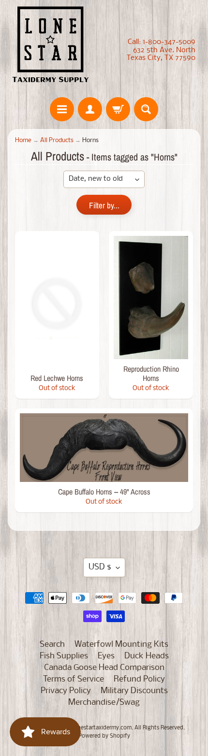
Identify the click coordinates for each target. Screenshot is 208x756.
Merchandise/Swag (104, 702)
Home (23, 140)
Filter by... (104, 205)
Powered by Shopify (104, 736)
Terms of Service (73, 679)
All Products (57, 140)
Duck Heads (146, 656)
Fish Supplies (64, 656)
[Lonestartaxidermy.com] (51, 46)
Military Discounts (134, 691)
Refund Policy (139, 679)
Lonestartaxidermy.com (101, 728)
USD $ (100, 567)
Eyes (106, 656)
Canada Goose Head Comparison (104, 667)
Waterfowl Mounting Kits (121, 644)
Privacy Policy (66, 691)
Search (52, 644)
